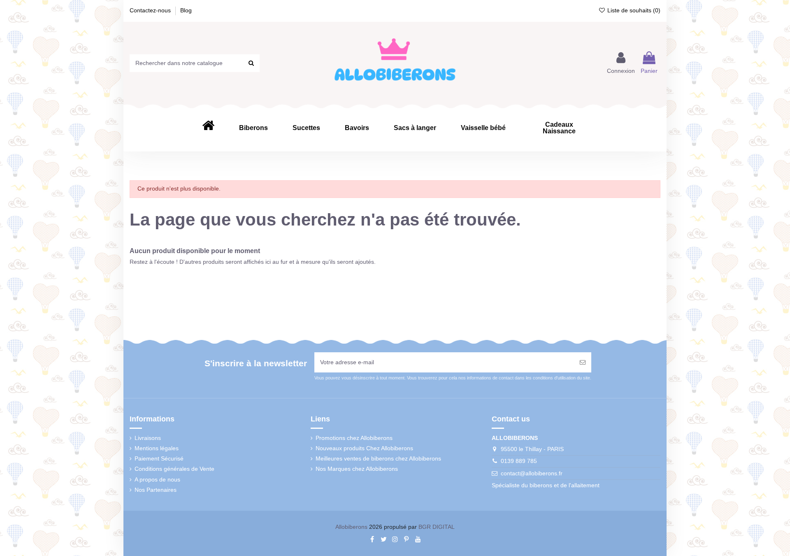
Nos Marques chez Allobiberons (357, 468)
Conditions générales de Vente (174, 468)
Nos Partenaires (156, 489)
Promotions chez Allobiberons (354, 438)
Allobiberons (351, 526)
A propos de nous (157, 479)
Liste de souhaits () (633, 10)
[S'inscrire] (582, 362)
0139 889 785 (519, 461)
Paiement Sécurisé (159, 458)
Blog (186, 10)
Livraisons (148, 438)
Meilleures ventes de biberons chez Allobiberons (378, 458)
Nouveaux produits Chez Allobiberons (364, 448)
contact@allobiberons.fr (531, 473)
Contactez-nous (151, 10)
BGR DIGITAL (436, 526)
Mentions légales (157, 448)
